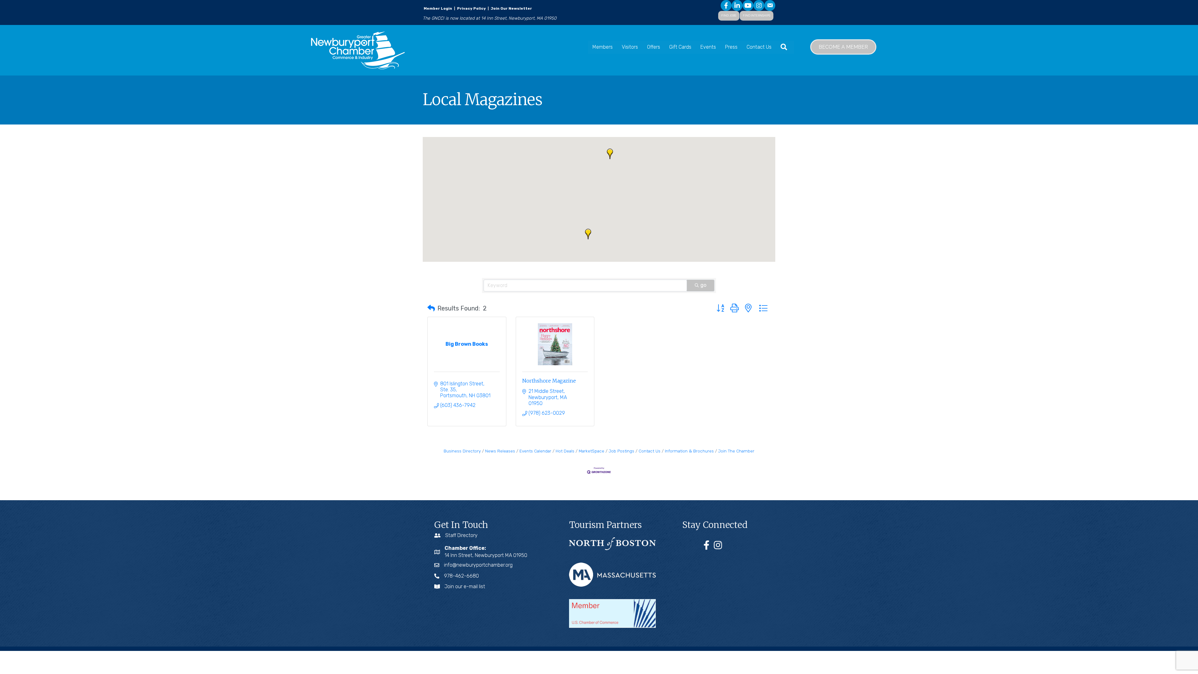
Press (731, 47)
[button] (610, 154)
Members (602, 47)
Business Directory (462, 450)
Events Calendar (535, 450)
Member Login (438, 8)
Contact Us (759, 47)
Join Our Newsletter (511, 8)
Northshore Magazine (549, 381)
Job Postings (621, 450)
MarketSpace (591, 450)
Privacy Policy (471, 8)
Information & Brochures (689, 450)
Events (708, 47)
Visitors (630, 47)
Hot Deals (565, 450)
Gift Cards (680, 47)
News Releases (500, 450)
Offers (653, 47)
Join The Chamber (736, 450)
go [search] (703, 285)
